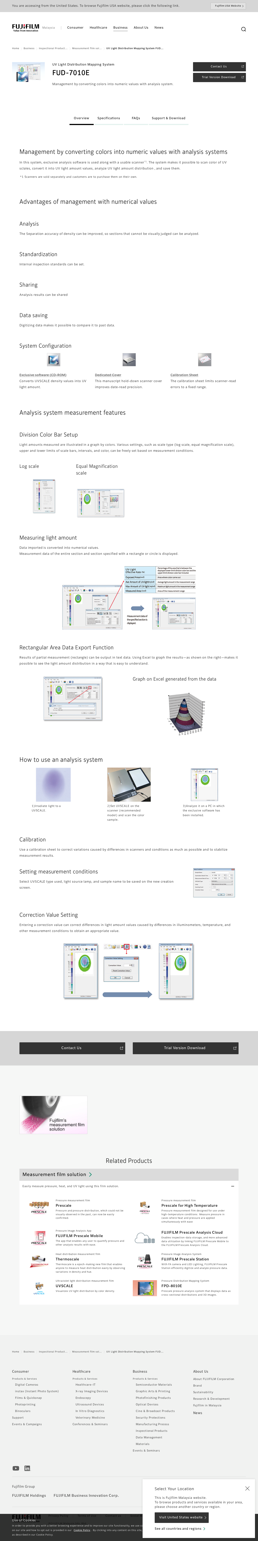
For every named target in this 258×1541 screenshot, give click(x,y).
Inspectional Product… (53, 48)
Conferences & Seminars (90, 1424)
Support (18, 1418)
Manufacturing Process (152, 1424)
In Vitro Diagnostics (90, 1411)
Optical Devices (147, 1404)
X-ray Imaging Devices (92, 1391)
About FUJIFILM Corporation (214, 1379)
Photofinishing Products (153, 1398)
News (197, 1413)
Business (29, 48)
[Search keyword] (243, 29)
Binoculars (23, 1411)
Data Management (149, 1437)
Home (15, 48)
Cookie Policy (82, 1530)
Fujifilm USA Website (228, 6)
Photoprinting (25, 1404)
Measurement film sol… (87, 48)
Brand (197, 1386)
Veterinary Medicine (90, 1418)
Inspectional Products (152, 1431)
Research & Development (211, 1399)
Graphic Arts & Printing (153, 1391)
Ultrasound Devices (90, 1404)
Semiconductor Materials (154, 1385)
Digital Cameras (26, 1385)
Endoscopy (83, 1398)
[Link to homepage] (25, 28)
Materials (143, 1444)
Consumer (20, 1371)
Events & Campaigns (27, 1424)
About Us (201, 1371)
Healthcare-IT (86, 1385)
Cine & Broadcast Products (155, 1411)
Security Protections (150, 1418)
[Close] (247, 1488)
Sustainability (203, 1392)
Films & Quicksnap (28, 1398)
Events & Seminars (146, 1450)
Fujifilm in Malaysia (207, 1405)
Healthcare (82, 1371)
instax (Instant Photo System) (37, 1391)
